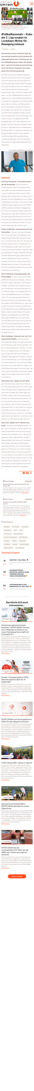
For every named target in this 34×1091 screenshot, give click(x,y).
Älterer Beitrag (8, 499)
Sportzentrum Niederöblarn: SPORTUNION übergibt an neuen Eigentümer (15, 806)
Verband (13, 49)
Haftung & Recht (18, 534)
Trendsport (7, 544)
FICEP (21, 530)
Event (15, 530)
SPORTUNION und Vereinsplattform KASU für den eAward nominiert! (16, 720)
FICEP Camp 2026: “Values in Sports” (16, 762)
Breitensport (7, 530)
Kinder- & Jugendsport (10, 537)
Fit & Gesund (17, 25)
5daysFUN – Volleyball (18, 560)
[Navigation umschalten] (31, 4)
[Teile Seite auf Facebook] (27, 473)
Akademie (7, 526)
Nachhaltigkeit (23, 537)
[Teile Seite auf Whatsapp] (23, 473)
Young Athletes (20, 548)
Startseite (4, 25)
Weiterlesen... (23, 515)
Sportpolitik (22, 541)
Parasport (7, 541)
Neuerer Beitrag (9, 481)
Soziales (14, 541)
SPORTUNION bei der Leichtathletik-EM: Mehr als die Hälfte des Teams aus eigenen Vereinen (14, 851)
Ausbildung (25, 526)
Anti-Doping (15, 526)
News (10, 25)
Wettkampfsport (8, 548)
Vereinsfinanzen (24, 544)
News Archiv (17, 876)
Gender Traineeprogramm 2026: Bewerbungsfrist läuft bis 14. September (15, 679)
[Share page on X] (31, 473)
